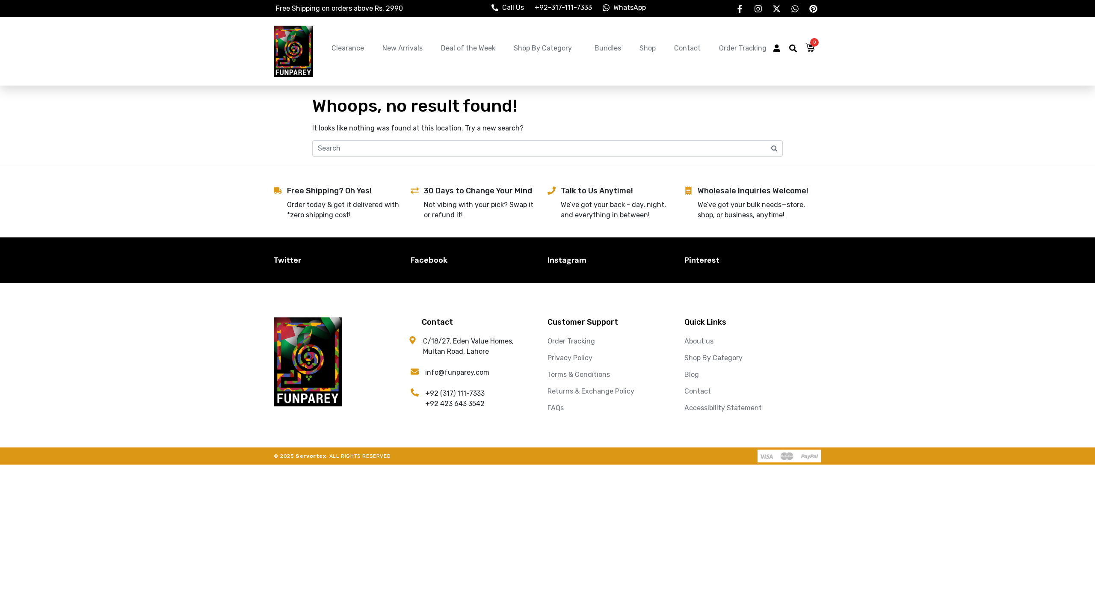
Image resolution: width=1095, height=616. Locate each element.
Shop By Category (543, 48)
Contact (687, 48)
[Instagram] (758, 8)
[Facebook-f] (739, 8)
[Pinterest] (813, 8)
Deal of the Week (468, 48)
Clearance (347, 48)
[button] (777, 49)
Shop (647, 48)
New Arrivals (402, 48)
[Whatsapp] (795, 8)
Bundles (608, 48)
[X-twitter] (776, 8)
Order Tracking (742, 48)
